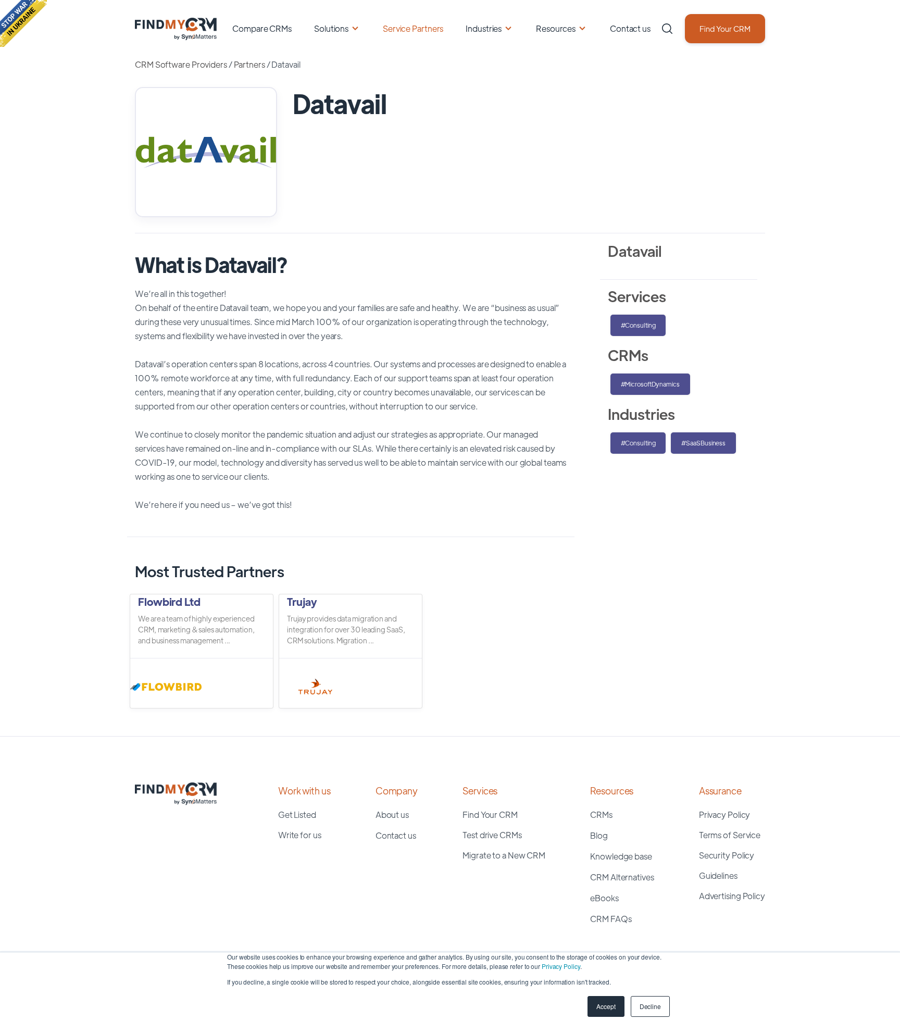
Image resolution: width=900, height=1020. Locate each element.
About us (392, 814)
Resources (556, 28)
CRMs (601, 814)
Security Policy (727, 855)
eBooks (604, 897)
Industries (484, 28)
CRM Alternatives (622, 877)
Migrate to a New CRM (504, 855)
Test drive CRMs (492, 834)
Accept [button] (605, 1006)
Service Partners (413, 28)
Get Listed (297, 814)
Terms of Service (729, 834)
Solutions (331, 28)
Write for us (299, 834)
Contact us (630, 28)
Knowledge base (621, 856)
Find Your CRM (725, 28)
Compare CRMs (262, 28)
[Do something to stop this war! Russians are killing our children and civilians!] (23, 23)
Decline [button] (650, 1006)
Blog (599, 835)
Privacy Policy (561, 966)
